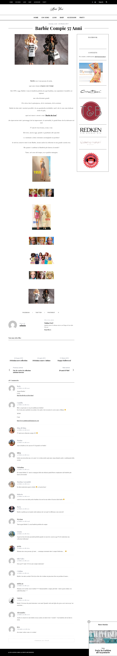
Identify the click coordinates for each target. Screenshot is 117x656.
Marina (19, 440)
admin (23, 325)
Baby (30, 2)
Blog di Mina (21, 428)
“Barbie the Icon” (51, 115)
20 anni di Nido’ (64, 369)
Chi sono (18, 2)
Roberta (20, 494)
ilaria (19, 507)
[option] (18, 352)
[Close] (89, 621)
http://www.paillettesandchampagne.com (28, 420)
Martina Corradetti (24, 482)
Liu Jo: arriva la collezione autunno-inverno (22, 370)
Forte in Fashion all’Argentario (103, 651)
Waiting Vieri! (48, 323)
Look (24, 2)
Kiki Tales (20, 559)
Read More (47, 329)
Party (44, 2)
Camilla (20, 403)
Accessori (37, 2)
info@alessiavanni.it (100, 56)
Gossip (51, 24)
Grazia (19, 532)
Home (11, 2)
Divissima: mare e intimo (41, 361)
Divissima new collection (18, 361)
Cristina (20, 571)
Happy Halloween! (64, 361)
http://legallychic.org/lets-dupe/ (25, 395)
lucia (18, 386)
